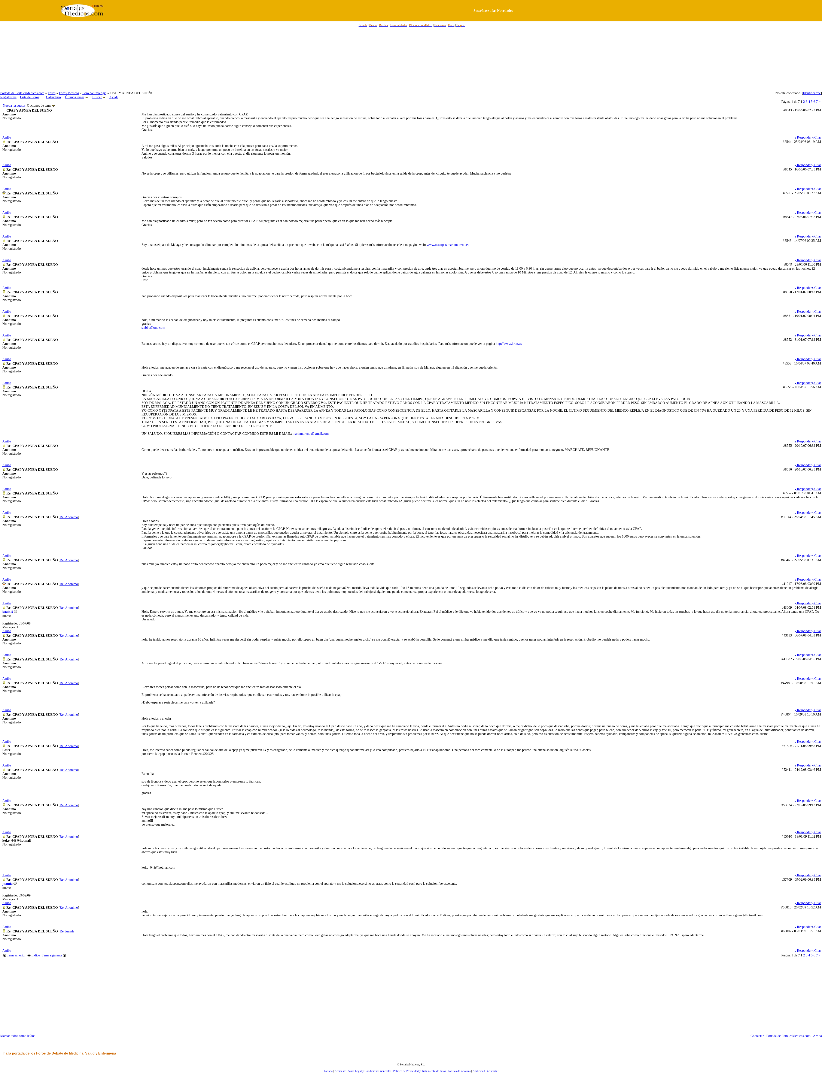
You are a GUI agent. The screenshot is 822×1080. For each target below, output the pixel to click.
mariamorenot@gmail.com (311, 433)
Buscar (97, 97)
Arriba (6, 137)
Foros (51, 93)
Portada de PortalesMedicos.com (22, 93)
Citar (817, 137)
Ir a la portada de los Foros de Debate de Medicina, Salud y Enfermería (59, 1053)
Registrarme (8, 97)
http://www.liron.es (509, 343)
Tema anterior (15, 955)
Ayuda (113, 97)
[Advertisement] (411, 60)
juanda (7, 884)
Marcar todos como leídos (17, 1036)
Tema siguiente (52, 955)
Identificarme (812, 93)
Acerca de (340, 1071)
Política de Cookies (459, 1071)
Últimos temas (74, 97)
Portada (328, 1071)
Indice (35, 955)
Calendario (53, 97)
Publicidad (478, 1071)
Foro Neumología (94, 93)
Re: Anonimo (69, 517)
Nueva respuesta (14, 105)
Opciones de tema (39, 105)
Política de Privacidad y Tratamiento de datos (419, 1071)
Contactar (757, 1036)
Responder (804, 137)
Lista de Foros (29, 97)
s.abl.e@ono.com (153, 327)
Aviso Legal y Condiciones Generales (369, 1071)
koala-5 (7, 612)
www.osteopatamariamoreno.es (448, 244)
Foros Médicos (69, 93)
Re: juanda (67, 931)
